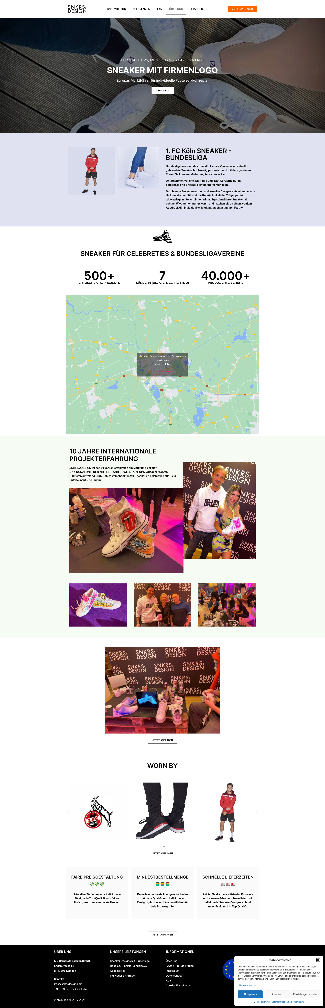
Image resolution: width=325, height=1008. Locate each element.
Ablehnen (277, 994)
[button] (318, 960)
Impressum (299, 1002)
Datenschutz (174, 975)
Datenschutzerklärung (282, 1002)
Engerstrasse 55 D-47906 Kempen (72, 965)
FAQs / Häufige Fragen (180, 965)
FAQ (159, 9)
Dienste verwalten (247, 985)
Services (196, 9)
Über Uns (171, 961)
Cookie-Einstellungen (179, 985)
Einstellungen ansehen (305, 994)
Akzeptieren (250, 994)
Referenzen (141, 9)
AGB (168, 980)
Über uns (176, 9)
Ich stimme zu (162, 371)
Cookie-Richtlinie (262, 1002)
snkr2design (116, 9)
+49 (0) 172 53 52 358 (73, 988)
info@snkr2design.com (68, 984)
